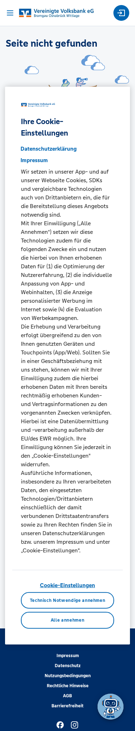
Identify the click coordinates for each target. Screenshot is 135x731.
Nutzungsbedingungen (68, 676)
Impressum (68, 656)
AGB (67, 696)
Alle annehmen (67, 620)
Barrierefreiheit (67, 706)
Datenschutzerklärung (49, 148)
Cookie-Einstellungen (67, 585)
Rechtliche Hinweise (68, 686)
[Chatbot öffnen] (110, 707)
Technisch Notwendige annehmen (67, 600)
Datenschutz (68, 666)
